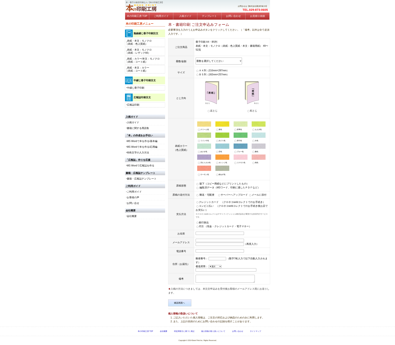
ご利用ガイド (161, 16)
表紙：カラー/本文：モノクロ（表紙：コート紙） (142, 60)
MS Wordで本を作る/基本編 (142, 141)
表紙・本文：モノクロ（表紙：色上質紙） (138, 42)
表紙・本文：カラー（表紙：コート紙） (137, 69)
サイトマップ (255, 331)
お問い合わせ (233, 16)
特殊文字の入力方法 (138, 152)
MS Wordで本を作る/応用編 (142, 147)
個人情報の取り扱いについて (213, 331)
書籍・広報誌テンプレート (141, 178)
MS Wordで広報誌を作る (140, 165)
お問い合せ (133, 203)
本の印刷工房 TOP (137, 16)
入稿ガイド (185, 16)
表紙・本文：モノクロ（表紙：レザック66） (138, 51)
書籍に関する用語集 (138, 128)
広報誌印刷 (133, 104)
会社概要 (132, 216)
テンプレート (209, 16)
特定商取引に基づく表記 (184, 331)
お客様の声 (133, 197)
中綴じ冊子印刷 (135, 87)
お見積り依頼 (257, 16)
